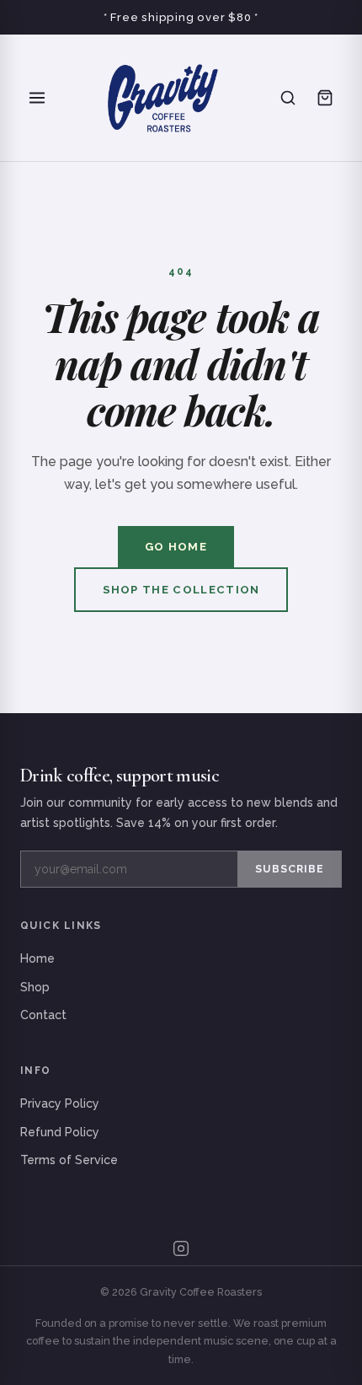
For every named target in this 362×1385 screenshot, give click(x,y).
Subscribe (289, 868)
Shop (35, 987)
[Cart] (325, 98)
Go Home (176, 546)
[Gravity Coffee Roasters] (162, 98)
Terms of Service (69, 1160)
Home (37, 958)
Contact (43, 1015)
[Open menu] (37, 98)
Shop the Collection (181, 589)
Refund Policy (59, 1132)
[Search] (288, 98)
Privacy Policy (59, 1103)
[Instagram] (181, 1248)
